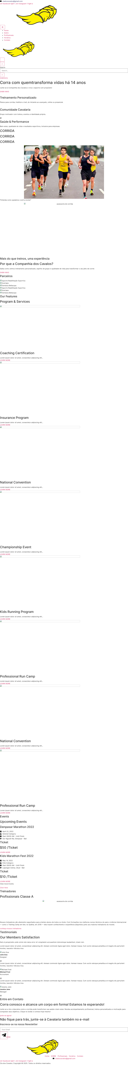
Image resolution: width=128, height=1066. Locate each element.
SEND (7, 1037)
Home (6, 30)
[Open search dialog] (2, 64)
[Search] (2, 75)
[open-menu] (2, 27)
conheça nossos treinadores (10, 928)
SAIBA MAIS (4, 92)
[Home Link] (40, 56)
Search (2, 67)
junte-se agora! (5, 1016)
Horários (7, 38)
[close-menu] (2, 60)
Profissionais (9, 35)
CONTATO (4, 78)
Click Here (4, 888)
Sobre (6, 33)
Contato (7, 40)
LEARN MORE (5, 360)
